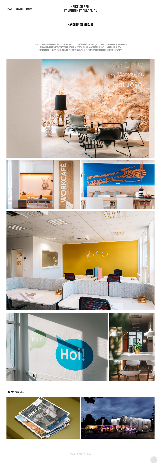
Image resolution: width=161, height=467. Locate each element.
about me (19, 9)
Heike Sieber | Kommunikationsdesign (80, 8)
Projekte (9, 9)
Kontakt (29, 9)
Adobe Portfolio (85, 454)
